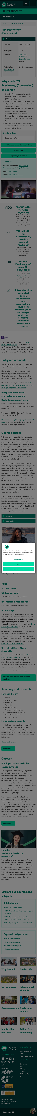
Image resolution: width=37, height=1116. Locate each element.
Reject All (18, 564)
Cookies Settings (18, 559)
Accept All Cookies (18, 569)
